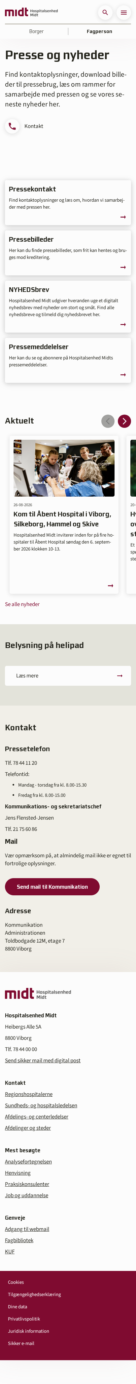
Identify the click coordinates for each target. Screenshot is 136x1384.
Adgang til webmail (27, 1229)
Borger (36, 31)
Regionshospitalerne (28, 1094)
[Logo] (31, 12)
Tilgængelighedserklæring (34, 1294)
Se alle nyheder (22, 604)
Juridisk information (28, 1331)
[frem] (124, 421)
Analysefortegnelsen (28, 1162)
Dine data (17, 1306)
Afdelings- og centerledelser (36, 1117)
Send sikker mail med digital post (43, 1061)
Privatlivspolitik (24, 1319)
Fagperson (99, 31)
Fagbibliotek (19, 1240)
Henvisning (18, 1173)
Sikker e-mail (21, 1343)
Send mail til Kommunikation (52, 886)
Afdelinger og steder (28, 1128)
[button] (105, 13)
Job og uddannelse (26, 1196)
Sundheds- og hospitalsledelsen (41, 1106)
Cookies (16, 1282)
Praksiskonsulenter (27, 1184)
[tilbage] (108, 421)
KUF (10, 1252)
